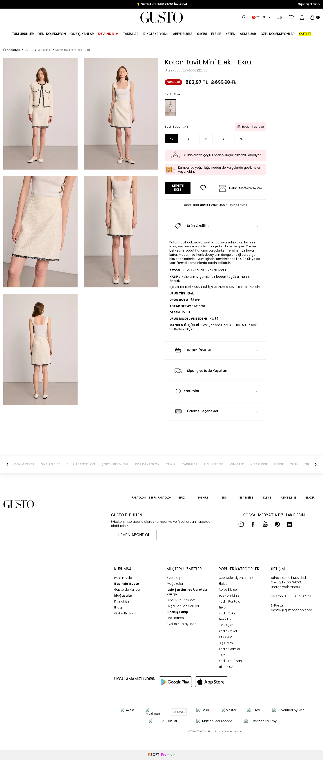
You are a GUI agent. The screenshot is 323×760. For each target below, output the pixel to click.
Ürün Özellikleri (199, 225)
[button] (7, 464)
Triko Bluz (226, 667)
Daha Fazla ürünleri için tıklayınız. (215, 205)
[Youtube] (265, 524)
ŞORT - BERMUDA (115, 464)
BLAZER (310, 497)
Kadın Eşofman (230, 661)
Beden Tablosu (253, 126)
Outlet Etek (44, 50)
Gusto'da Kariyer (127, 589)
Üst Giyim (226, 625)
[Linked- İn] (289, 524)
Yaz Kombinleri (230, 595)
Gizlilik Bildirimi (125, 613)
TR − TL (260, 17)
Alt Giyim (225, 637)
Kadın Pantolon (230, 601)
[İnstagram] (241, 524)
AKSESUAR (248, 33)
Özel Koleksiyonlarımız (236, 577)
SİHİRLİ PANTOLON (81, 464)
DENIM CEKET (24, 464)
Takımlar (130, 33)
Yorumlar (192, 391)
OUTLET (29, 50)
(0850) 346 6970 (291, 596)
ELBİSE (279, 464)
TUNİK (170, 464)
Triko (222, 607)
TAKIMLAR (190, 464)
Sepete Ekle (178, 187)
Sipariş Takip (309, 4)
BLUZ (181, 497)
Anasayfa (13, 50)
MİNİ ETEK (236, 464)
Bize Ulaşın (175, 577)
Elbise (216, 33)
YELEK (294, 464)
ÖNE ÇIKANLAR (82, 33)
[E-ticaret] (161, 755)
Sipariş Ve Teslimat (181, 600)
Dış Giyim (226, 643)
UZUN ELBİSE (213, 464)
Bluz (222, 655)
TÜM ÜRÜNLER (23, 33)
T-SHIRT (203, 497)
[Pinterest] (277, 524)
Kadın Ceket (228, 631)
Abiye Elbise (228, 589)
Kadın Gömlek (230, 649)
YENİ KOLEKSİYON (52, 33)
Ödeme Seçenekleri (203, 411)
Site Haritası (176, 618)
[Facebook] (253, 524)
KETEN (230, 33)
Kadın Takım (228, 613)
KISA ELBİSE (259, 464)
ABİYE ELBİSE (182, 33)
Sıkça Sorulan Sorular (183, 606)
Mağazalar (175, 583)
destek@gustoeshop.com (291, 607)
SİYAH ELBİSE (50, 464)
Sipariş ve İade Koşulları (207, 370)
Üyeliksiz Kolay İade (181, 624)
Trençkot (225, 619)
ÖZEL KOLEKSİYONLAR (277, 33)
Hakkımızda (123, 577)
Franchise (121, 601)
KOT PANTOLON (147, 464)
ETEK (224, 497)
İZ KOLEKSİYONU (156, 33)
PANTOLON (139, 497)
